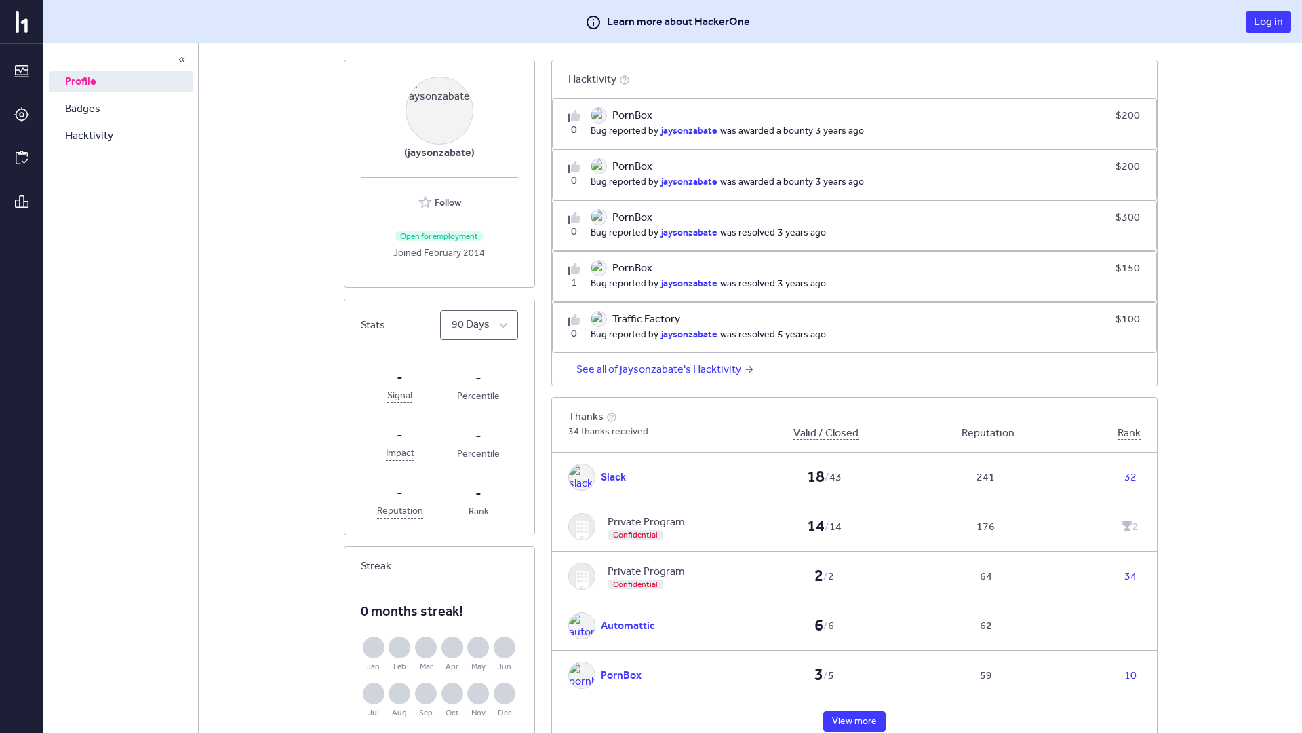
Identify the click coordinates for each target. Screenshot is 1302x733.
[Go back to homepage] (22, 22)
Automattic (628, 625)
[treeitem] (121, 81)
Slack (613, 476)
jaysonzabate (689, 130)
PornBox (621, 675)
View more (854, 721)
